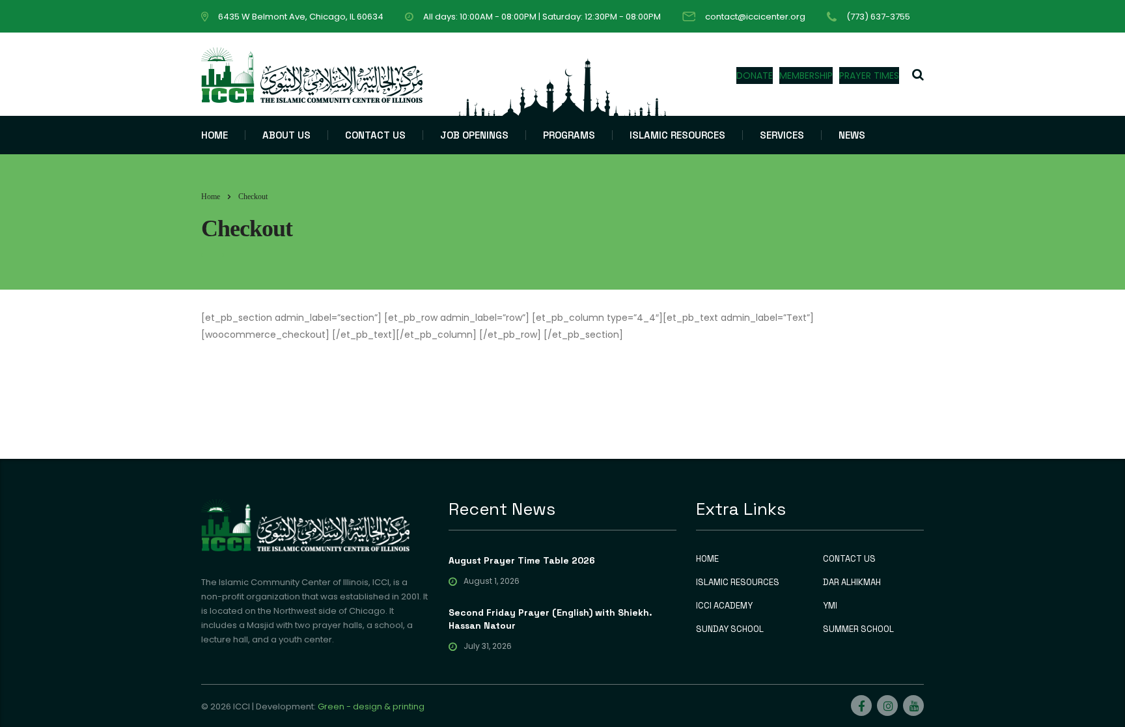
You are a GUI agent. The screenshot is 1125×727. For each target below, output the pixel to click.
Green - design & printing (371, 706)
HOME (214, 135)
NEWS (852, 135)
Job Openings (474, 135)
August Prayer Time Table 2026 (522, 560)
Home (210, 196)
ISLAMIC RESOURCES (677, 135)
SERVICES (782, 135)
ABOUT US (286, 135)
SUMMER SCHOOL (858, 629)
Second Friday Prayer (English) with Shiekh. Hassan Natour (550, 619)
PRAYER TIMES (869, 75)
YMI (830, 606)
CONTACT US (375, 135)
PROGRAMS (569, 135)
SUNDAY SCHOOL (730, 629)
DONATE (754, 75)
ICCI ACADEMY (724, 606)
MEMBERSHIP (806, 75)
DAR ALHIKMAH (852, 582)
